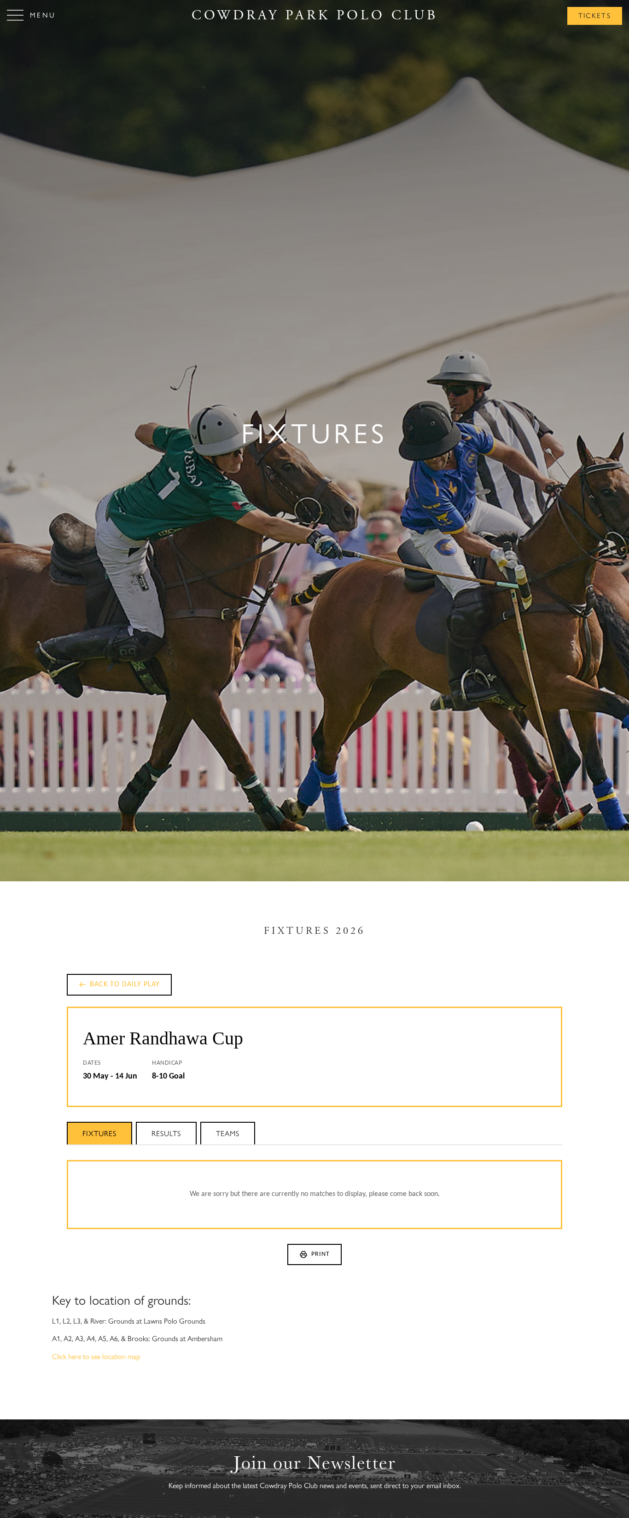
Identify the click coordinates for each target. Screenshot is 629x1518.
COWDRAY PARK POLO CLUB (315, 15)
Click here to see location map (96, 1356)
